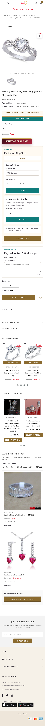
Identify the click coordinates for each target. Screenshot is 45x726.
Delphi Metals (12, 417)
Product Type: (7, 106)
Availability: (7, 103)
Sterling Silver (8, 99)
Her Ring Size (7, 124)
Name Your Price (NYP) (17, 141)
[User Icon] (36, 3)
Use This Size (22, 238)
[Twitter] (7, 695)
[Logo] (22, 2)
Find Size (22, 220)
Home (4, 15)
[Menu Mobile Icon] (3, 3)
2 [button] (21, 385)
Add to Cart (12, 363)
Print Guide (22, 158)
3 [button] (24, 385)
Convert (22, 190)
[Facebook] (2, 695)
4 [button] (27, 385)
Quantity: (6, 281)
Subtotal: (5, 291)
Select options (13, 440)
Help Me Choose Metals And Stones (22, 113)
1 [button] (18, 385)
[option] (22, 9)
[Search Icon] (8, 3)
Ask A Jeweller (22, 119)
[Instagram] (12, 695)
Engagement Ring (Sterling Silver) (21, 15)
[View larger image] (39, 36)
